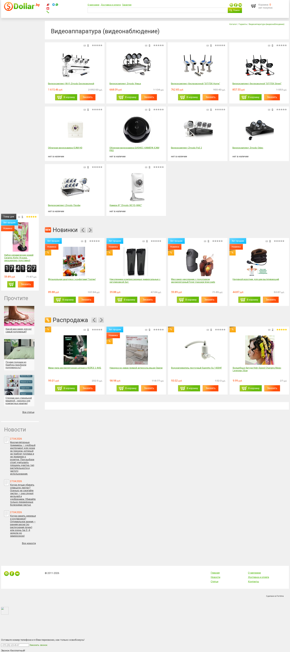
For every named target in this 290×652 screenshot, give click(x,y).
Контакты (253, 581)
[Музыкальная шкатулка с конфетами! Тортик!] (74, 261)
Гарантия (126, 4)
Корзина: (263, 4)
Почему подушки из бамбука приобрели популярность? (16, 365)
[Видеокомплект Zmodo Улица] (136, 66)
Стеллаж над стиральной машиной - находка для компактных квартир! (19, 401)
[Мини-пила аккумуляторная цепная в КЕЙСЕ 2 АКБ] (75, 350)
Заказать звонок (38, 645)
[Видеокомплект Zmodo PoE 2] (198, 130)
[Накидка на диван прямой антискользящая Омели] (137, 350)
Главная (215, 572)
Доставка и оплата (111, 4)
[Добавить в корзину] (11, 284)
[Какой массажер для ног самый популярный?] (19, 316)
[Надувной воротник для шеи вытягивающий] (258, 261)
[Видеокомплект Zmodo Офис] (259, 130)
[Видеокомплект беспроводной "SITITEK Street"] (259, 66)
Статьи (214, 581)
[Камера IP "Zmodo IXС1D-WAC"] (136, 187)
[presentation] (83, 230)
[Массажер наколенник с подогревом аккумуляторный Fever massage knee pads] (197, 261)
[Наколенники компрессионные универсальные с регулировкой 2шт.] (135, 261)
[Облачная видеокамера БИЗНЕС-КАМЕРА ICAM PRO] (136, 130)
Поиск (236, 10)
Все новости (29, 543)
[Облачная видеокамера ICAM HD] (75, 130)
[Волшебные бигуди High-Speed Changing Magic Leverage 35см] (260, 350)
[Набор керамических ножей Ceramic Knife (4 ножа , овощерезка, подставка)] (20, 237)
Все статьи (28, 412)
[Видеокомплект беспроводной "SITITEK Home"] (198, 66)
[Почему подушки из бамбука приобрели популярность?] (19, 349)
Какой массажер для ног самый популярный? (19, 330)
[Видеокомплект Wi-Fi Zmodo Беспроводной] (75, 66)
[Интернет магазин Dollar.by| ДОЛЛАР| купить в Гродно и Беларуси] (22, 10)
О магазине (93, 4)
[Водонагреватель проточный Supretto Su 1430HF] (198, 350)
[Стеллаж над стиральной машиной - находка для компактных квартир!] (19, 385)
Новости (215, 577)
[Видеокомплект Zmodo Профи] (75, 187)
